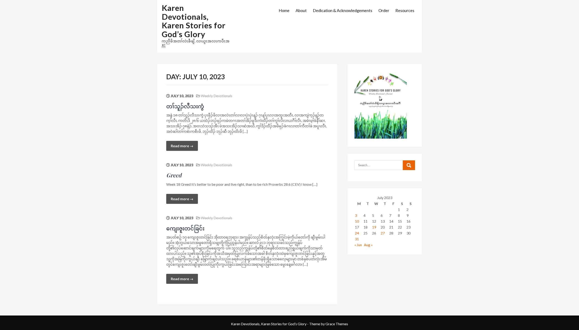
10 (357, 221)
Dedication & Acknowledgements (342, 10)
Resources (404, 10)
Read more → (182, 146)
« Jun (358, 245)
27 (383, 233)
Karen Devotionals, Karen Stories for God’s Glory (193, 21)
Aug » (368, 245)
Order (383, 10)
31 (357, 239)
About (301, 10)
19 (374, 227)
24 (357, 233)
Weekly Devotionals (216, 96)
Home (284, 10)
